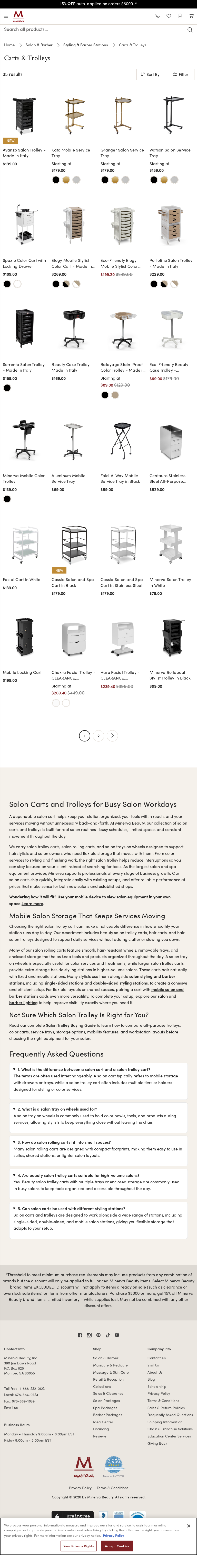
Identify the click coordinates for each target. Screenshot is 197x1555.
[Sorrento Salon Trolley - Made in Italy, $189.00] (25, 329)
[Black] (56, 180)
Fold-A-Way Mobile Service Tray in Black (120, 478)
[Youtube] (117, 1335)
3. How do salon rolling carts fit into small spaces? (64, 1142)
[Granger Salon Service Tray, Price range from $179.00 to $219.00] (123, 114)
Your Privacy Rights (78, 1545)
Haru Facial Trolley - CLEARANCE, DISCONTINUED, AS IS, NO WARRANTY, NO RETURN (122, 675)
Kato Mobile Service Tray (71, 152)
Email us (11, 1407)
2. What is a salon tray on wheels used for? (57, 1109)
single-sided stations (64, 983)
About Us (154, 1372)
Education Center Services (169, 1436)
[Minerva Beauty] (18, 16)
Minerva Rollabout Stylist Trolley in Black (170, 675)
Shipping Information (164, 1421)
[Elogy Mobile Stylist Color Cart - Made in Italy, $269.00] (74, 224)
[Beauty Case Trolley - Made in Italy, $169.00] (74, 329)
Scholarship (156, 1386)
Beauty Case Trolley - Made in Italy (72, 367)
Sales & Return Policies (166, 1407)
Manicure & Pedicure (110, 1365)
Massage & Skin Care (111, 1372)
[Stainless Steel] (76, 180)
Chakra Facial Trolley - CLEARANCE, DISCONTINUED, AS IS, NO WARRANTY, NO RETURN (73, 675)
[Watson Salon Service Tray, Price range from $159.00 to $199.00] (172, 114)
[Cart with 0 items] (191, 16)
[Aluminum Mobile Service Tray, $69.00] (74, 440)
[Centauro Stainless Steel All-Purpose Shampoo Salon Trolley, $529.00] (172, 440)
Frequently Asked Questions (170, 1414)
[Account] (180, 16)
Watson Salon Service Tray (170, 152)
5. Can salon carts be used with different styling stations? (71, 1208)
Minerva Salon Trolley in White (170, 582)
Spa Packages (105, 1407)
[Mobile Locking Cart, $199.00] (25, 636)
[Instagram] (89, 1335)
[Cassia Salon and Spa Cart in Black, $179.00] (74, 544)
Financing (101, 1428)
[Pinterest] (98, 1335)
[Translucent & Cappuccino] (174, 284)
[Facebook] (80, 1335)
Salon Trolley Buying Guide (71, 1025)
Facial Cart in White (22, 579)
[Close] (188, 1526)
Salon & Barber (105, 1357)
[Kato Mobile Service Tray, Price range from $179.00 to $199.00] (74, 114)
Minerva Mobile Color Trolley (24, 478)
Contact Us (156, 1357)
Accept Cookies (117, 1545)
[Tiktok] (107, 1335)
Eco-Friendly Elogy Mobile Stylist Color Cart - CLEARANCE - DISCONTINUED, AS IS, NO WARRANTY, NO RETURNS (122, 263)
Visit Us (153, 1365)
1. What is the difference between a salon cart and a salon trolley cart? (84, 1069)
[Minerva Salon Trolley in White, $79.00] (172, 544)
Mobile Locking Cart (22, 672)
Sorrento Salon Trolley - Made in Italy (24, 367)
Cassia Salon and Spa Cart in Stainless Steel (122, 582)
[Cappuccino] (115, 395)
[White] (17, 284)
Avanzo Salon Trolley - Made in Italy (24, 152)
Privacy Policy (158, 1393)
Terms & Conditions (163, 1400)
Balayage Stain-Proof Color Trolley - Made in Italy (123, 367)
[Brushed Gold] (66, 180)
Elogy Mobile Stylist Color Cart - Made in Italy (72, 263)
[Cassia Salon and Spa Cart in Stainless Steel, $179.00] (123, 544)
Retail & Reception (108, 1379)
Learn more (32, 903)
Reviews (99, 1436)
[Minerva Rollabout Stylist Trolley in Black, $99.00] (172, 636)
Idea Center (103, 1421)
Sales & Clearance (108, 1393)
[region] (98, 1536)
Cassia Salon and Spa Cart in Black (73, 582)
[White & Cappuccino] (76, 284)
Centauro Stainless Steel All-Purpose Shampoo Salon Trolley (171, 478)
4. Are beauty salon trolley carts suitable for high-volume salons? (79, 1175)
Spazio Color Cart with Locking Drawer (24, 263)
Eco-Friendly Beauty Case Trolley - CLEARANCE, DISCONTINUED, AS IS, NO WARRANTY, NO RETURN (171, 367)
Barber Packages (107, 1414)
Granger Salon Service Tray (122, 152)
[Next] (112, 735)
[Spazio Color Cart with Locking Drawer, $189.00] (25, 224)
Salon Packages (106, 1400)
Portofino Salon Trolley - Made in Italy (171, 263)
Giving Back (157, 1443)
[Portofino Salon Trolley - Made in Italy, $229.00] (172, 224)
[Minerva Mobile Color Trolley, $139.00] (25, 440)
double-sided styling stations (120, 983)
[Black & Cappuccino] (66, 284)
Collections (102, 1386)
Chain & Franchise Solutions (170, 1428)
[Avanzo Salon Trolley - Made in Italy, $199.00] (25, 114)
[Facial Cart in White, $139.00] (25, 544)
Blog (151, 1379)
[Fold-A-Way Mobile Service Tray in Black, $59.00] (123, 440)
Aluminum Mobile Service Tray (68, 478)
